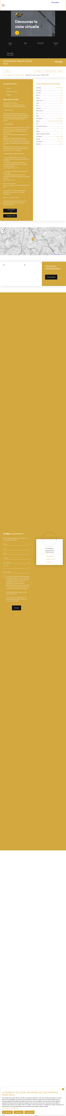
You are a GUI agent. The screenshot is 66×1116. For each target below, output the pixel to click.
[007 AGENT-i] (58, 5)
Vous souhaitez (6, 565)
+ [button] (2, 229)
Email (4, 553)
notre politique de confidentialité (10, 1108)
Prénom (5, 544)
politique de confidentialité (12, 601)
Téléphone (6, 558)
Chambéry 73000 (19, 75)
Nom (4, 548)
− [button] (2, 232)
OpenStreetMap (57, 254)
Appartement (10, 75)
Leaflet (51, 254)
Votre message (7, 571)
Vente (4, 75)
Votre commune (7, 562)
